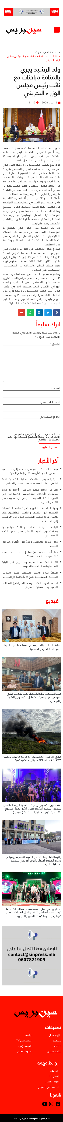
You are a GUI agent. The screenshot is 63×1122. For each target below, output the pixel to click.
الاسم (55, 388)
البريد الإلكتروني (50, 402)
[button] (57, 30)
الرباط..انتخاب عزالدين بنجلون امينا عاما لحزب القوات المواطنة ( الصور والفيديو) (31, 647)
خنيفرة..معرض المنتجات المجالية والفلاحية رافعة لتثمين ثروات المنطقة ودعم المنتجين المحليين (30, 481)
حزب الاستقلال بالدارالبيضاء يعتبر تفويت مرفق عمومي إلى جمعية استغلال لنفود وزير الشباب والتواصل (33, 697)
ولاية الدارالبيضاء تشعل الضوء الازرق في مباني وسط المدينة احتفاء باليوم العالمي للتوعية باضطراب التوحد (33, 860)
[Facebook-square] (58, 1104)
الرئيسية (56, 52)
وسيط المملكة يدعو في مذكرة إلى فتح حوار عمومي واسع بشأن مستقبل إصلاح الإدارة (30, 471)
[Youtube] (44, 1104)
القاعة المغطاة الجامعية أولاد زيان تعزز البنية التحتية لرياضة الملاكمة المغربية (30, 564)
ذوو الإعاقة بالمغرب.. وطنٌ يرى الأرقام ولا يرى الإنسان (30, 543)
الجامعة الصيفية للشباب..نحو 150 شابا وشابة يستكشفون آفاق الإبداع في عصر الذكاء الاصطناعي (30, 531)
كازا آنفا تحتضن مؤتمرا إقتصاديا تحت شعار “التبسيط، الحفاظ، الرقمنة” (30, 554)
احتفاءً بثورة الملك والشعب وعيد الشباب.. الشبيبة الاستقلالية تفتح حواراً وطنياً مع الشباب (30, 574)
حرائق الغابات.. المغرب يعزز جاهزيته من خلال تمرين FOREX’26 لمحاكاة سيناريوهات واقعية (32, 758)
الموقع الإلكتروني (50, 416)
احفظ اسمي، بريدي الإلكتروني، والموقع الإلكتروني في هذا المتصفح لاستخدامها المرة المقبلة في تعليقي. (34, 437)
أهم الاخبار (43, 52)
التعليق (55, 343)
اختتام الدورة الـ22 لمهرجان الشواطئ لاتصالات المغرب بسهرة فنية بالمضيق (30, 585)
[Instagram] (51, 1104)
